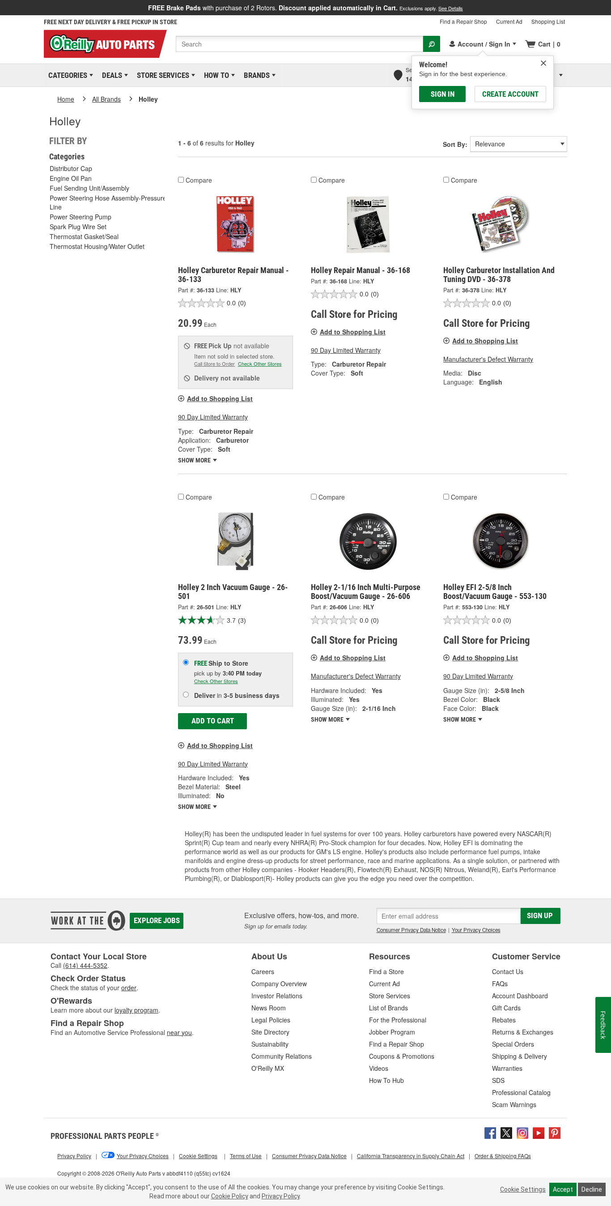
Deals (110, 75)
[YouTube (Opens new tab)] (538, 1132)
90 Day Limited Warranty (213, 416)
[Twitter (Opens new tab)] (506, 1132)
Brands (255, 75)
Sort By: (455, 144)
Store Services (161, 75)
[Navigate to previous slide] (2, 7)
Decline (591, 1189)
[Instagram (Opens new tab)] (522, 1132)
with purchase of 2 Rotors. (305, 7)
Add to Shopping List (220, 398)
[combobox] (299, 44)
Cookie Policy (229, 1196)
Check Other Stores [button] (260, 363)
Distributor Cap (71, 168)
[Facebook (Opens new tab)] (490, 1132)
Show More (195, 460)
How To (215, 75)
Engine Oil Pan (71, 178)
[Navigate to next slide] (608, 7)
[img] (543, 63)
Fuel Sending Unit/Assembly (89, 188)
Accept (563, 1189)
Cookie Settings (523, 1189)
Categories (66, 75)
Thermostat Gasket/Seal (84, 236)
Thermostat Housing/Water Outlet (97, 246)
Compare (199, 179)
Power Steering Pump (80, 216)
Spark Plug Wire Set (78, 226)
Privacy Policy (281, 1196)
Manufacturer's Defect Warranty (488, 359)
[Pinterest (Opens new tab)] (554, 1132)
